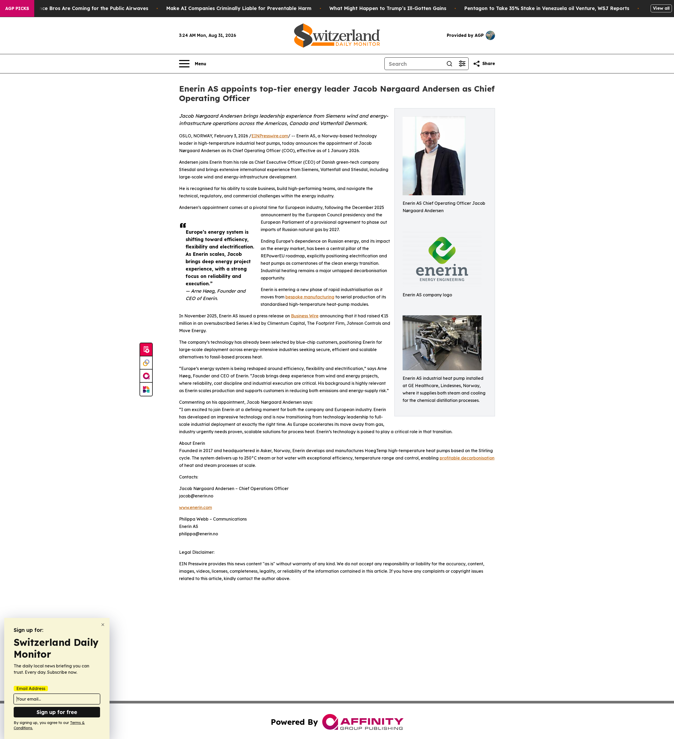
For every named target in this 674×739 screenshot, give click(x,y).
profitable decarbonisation (467, 458)
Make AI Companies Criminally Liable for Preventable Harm (238, 8)
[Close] (102, 624)
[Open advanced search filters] (462, 64)
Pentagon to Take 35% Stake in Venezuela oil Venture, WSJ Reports (546, 8)
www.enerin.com (195, 507)
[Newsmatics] (146, 389)
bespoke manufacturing (309, 296)
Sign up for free (57, 712)
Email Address (30, 688)
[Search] (449, 64)
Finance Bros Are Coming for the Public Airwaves (88, 8)
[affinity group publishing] (146, 376)
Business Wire (305, 315)
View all (661, 8)
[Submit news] (146, 349)
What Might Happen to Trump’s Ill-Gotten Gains (387, 8)
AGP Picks (17, 8)
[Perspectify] (146, 363)
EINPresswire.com (269, 135)
